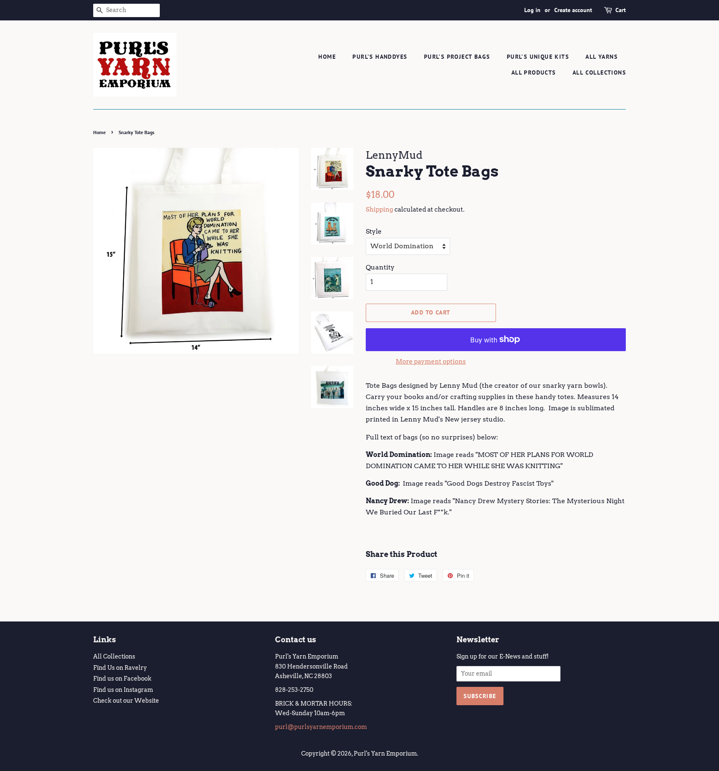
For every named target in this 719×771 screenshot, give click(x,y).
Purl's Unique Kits (538, 56)
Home (327, 56)
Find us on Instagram (123, 689)
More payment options (431, 361)
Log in (532, 10)
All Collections (599, 72)
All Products (533, 72)
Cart (620, 10)
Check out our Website (126, 700)
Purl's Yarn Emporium (385, 753)
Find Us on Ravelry (120, 667)
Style (374, 231)
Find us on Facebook (122, 678)
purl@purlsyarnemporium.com (321, 727)
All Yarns (601, 56)
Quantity (380, 267)
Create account (573, 10)
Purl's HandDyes (379, 56)
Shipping (379, 209)
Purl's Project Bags (457, 56)
